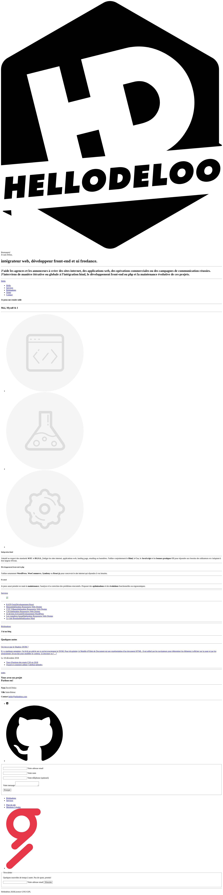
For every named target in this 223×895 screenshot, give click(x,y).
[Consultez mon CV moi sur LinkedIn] (7, 703)
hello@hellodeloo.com (18, 697)
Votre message (9, 785)
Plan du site (11, 805)
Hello (8, 285)
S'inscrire (48, 882)
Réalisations (11, 290)
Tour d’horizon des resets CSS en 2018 (22, 662)
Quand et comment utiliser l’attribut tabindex (24, 665)
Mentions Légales (13, 807)
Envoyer (7, 790)
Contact (9, 295)
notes (3, 673)
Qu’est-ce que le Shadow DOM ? (14, 647)
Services (9, 288)
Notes (8, 292)
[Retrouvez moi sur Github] (34, 761)
